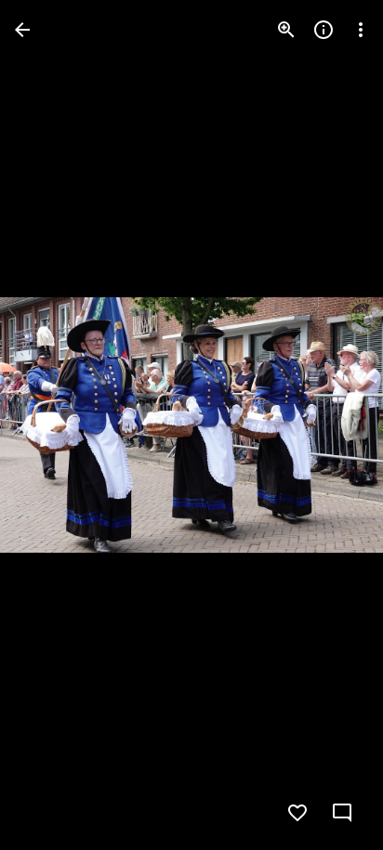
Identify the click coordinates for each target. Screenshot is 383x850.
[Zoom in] (286, 29)
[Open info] (323, 29)
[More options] (360, 29)
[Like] (297, 813)
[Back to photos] (22, 29)
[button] (52, 425)
